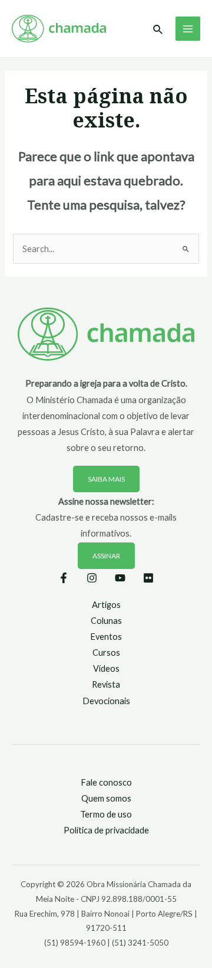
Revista (106, 684)
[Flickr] (148, 578)
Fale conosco (106, 782)
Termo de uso (106, 814)
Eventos (106, 637)
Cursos (106, 652)
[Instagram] (92, 578)
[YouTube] (120, 578)
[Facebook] (63, 578)
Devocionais (106, 701)
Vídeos (106, 668)
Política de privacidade (106, 830)
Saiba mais (106, 479)
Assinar (106, 555)
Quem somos (106, 798)
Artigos (106, 605)
